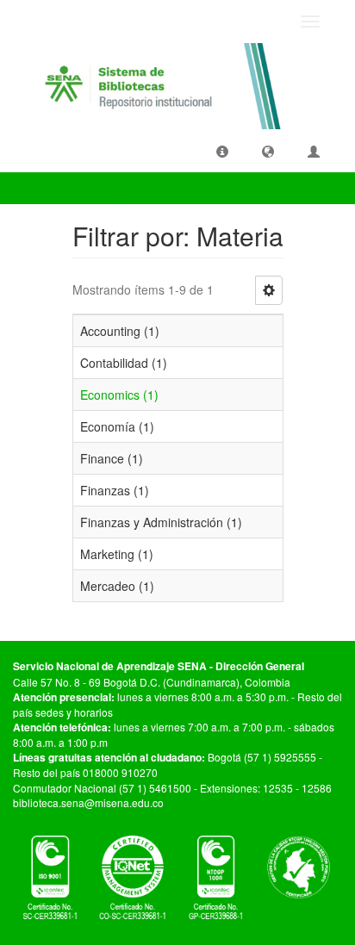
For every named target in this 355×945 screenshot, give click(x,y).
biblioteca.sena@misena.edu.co (88, 802)
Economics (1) (119, 394)
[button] (222, 150)
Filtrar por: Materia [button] (78, 187)
